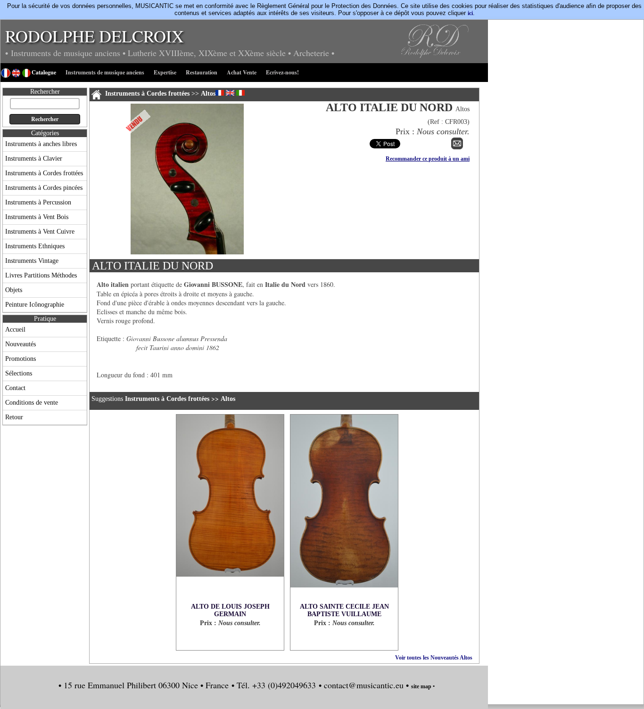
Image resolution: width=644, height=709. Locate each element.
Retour (14, 417)
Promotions (20, 358)
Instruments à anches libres (41, 143)
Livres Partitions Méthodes (41, 275)
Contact (15, 387)
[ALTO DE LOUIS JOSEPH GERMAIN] (230, 509)
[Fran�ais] (219, 93)
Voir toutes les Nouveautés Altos (433, 657)
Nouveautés (20, 344)
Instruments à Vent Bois (36, 216)
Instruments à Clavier (33, 158)
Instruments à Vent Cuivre (39, 231)
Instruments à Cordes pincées (44, 187)
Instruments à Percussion (38, 202)
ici (470, 13)
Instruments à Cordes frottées (44, 173)
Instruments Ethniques (35, 246)
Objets (13, 289)
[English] (230, 93)
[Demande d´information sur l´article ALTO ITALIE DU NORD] (457, 147)
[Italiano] (240, 93)
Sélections (18, 373)
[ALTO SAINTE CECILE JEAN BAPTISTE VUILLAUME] (344, 509)
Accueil (15, 329)
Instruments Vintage (31, 260)
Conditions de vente (31, 402)
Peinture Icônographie (34, 304)
